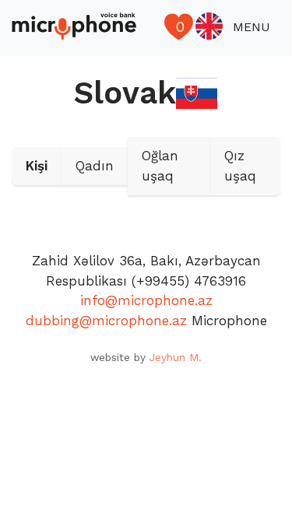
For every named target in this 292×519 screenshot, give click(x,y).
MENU (251, 26)
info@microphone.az (146, 300)
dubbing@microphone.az (106, 320)
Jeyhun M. (176, 357)
